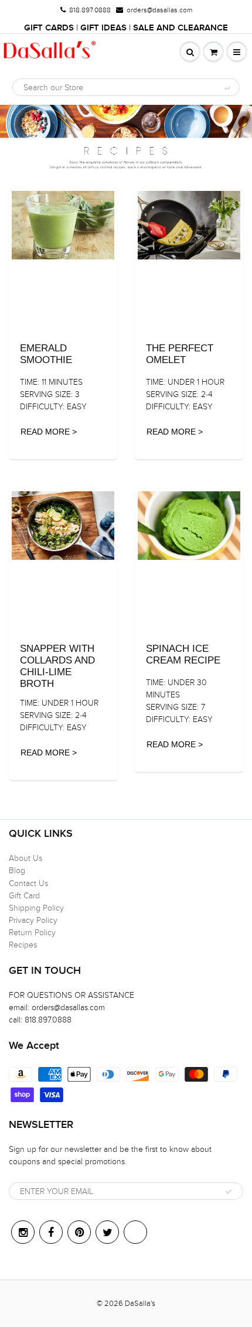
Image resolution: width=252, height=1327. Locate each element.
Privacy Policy (33, 920)
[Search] (226, 87)
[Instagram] (23, 1232)
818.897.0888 (90, 10)
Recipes (23, 945)
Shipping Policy (36, 908)
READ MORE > (49, 431)
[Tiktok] (135, 1232)
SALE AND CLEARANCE (180, 27)
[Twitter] (107, 1232)
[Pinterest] (79, 1232)
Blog (17, 870)
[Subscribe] (228, 1191)
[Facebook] (51, 1232)
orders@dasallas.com (159, 10)
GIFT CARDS (49, 27)
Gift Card (24, 896)
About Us (25, 858)
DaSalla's (140, 1303)
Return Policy (32, 933)
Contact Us (28, 883)
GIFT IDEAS (103, 27)
